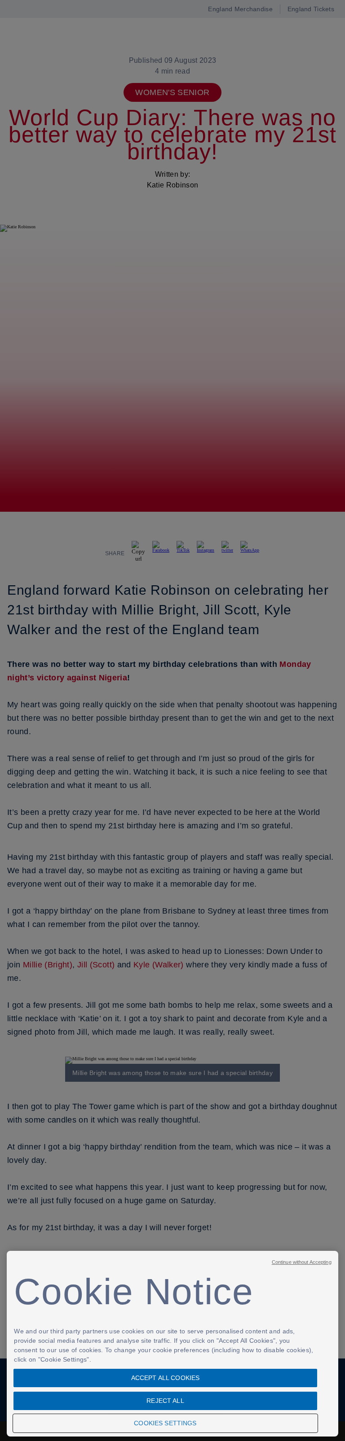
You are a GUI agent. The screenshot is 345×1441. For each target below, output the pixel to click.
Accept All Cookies (165, 1377)
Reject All (165, 1400)
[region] (172, 1344)
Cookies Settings (165, 1423)
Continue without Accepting (302, 1262)
